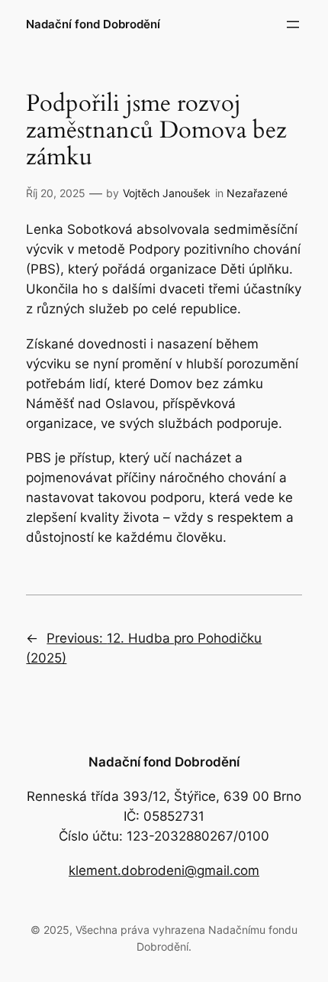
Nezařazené (257, 192)
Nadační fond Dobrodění (93, 24)
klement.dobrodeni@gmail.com (164, 870)
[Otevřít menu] (293, 24)
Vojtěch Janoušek (167, 192)
